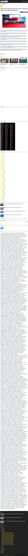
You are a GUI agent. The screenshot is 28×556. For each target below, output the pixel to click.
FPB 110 (1, 310)
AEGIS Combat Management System (22, 236)
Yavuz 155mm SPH (17, 507)
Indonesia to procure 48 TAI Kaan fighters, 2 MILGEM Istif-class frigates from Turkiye (4, 64)
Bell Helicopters (8, 262)
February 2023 (2, 170)
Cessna (12, 275)
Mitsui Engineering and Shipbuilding (16, 391)
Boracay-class (20, 268)
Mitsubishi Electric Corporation (17, 390)
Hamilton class (18, 317)
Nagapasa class (6, 397)
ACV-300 (21, 235)
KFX (19, 350)
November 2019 (2, 194)
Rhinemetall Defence (6, 438)
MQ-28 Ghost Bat (20, 392)
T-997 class (14, 473)
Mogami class (13, 392)
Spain (16, 466)
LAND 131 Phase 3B (20, 357)
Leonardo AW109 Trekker (15, 365)
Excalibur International (21, 303)
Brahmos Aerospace (20, 269)
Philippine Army (19, 417)
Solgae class (8, 464)
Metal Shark (23, 385)
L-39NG (16, 356)
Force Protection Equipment (17, 309)
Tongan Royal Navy (3, 485)
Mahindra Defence (13, 378)
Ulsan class (17, 493)
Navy (24, 398)
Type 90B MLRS (16, 492)
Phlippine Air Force (19, 418)
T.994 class (17, 473)
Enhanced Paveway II (10, 302)
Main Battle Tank (24, 378)
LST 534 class (18, 372)
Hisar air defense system (18, 323)
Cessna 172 (15, 275)
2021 (1, 551)
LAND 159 (2, 358)
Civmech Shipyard (3, 282)
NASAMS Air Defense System (4, 398)
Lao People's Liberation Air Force (18, 363)
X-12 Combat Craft (13, 506)
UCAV (1, 493)
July (2, 545)
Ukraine (9, 493)
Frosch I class (18, 310)
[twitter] (24, 1)
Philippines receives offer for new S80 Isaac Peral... (7, 534)
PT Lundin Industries (13, 425)
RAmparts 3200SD (15, 431)
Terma (7, 479)
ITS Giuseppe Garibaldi (11, 337)
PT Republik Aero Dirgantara (22, 426)
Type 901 (8, 492)
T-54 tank (7, 473)
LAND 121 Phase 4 (11, 357)
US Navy (7, 499)
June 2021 (1, 182)
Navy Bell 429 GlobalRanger (4, 399)
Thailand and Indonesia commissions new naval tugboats (8, 535)
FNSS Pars (12, 309)
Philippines (12, 418)
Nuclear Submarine (23, 405)
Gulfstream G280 (2, 317)
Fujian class (2, 311)
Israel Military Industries (3, 336)
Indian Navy (23, 329)
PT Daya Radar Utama (3, 424)
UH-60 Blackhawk (4, 493)
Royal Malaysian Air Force (23, 444)
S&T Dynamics (12, 451)
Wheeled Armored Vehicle (22, 505)
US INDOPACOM (19, 498)
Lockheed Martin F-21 (12, 371)
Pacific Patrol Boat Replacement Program (5, 410)
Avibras (19, 255)
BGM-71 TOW (19, 262)
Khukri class (2, 351)
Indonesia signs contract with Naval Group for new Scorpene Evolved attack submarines (22, 64)
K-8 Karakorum (23, 344)
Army (23, 250)
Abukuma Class (10, 235)
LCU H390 (2, 365)
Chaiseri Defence (2, 276)
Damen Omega (2, 289)
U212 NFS (20, 492)
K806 (13, 345)
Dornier (22, 296)
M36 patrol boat (2, 377)
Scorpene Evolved (22, 453)
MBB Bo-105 (7, 384)
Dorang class (19, 296)
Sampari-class (20, 452)
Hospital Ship (10, 324)
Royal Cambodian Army (10, 444)
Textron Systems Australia (20, 479)
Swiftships (19, 472)
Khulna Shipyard (6, 351)
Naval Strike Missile (18, 398)
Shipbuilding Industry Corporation (22, 458)
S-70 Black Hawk (8, 451)
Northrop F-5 (2, 405)
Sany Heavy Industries (9, 453)
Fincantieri (2, 309)
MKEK (22, 391)
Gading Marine (11, 311)
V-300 (25, 499)
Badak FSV (14, 256)
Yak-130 (20, 506)
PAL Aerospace (15, 411)
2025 (1, 526)
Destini (6, 295)
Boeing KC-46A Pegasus (10, 268)
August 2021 (1, 181)
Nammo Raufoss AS (11, 397)
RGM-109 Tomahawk (3, 437)
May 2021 (1, 183)
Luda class (22, 372)
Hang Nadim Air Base (23, 317)
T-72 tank (9, 473)
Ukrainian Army (13, 493)
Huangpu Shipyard (19, 324)
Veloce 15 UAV (21, 500)
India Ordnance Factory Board (4, 329)
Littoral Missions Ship (10, 370)
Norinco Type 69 (11, 404)
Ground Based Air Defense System (4, 316)
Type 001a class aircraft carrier (22, 486)
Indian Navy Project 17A (16, 330)
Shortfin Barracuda (7, 459)
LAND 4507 (19, 358)
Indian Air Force (10, 329)
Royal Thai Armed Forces (18, 446)
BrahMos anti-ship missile (10, 270)
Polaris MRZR (12, 419)
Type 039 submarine (10, 487)
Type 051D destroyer (20, 487)
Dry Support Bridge (22, 297)
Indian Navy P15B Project (3, 330)
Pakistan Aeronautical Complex (21, 410)
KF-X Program (16, 350)
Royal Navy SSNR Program (9, 445)
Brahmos (16, 269)
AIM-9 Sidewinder (17, 242)
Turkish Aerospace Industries (4, 486)
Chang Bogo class (3, 277)
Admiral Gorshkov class (7, 236)
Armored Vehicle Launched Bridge (9, 250)
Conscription (14, 284)
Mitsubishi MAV (9, 391)
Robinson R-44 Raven (12, 439)
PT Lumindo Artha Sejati (7, 425)
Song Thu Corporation (16, 465)
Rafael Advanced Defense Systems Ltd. (5, 431)
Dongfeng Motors (14, 296)
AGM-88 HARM (20, 241)
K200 (5, 345)
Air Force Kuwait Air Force (24, 243)
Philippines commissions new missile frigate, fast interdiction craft (13, 207)
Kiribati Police (22, 351)
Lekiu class (7, 365)
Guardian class (10, 316)
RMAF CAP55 (20, 438)
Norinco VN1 (15, 404)
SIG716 (21, 459)
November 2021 (2, 179)
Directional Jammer (23, 295)
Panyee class (17, 412)
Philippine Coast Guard (24, 417)
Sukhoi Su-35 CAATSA (3, 471)
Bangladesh (24, 257)
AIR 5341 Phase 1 (21, 242)
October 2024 (2, 158)
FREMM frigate (12, 310)
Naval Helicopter (13, 398)
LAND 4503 (16, 358)
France (9, 310)
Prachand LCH (22, 419)
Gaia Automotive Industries (17, 311)
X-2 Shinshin (17, 506)
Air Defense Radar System (8, 243)
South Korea (25, 465)
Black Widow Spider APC (20, 263)
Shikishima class (8, 458)
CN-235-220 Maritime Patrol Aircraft (5, 283)
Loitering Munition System (4, 372)
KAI (26, 345)
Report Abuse (2, 223)
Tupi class (21, 485)
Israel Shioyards (9, 336)
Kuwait (6, 356)
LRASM (15, 372)
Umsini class (20, 493)
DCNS (23, 289)
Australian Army (6, 255)
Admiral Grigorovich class (14, 236)
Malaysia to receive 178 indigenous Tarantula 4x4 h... (8, 541)
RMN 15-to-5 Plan (2, 439)
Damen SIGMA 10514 (11, 289)
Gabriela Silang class (6, 311)
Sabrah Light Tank (3, 452)
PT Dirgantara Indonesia (9, 424)
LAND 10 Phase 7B (7, 357)
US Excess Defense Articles (8, 498)
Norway (19, 405)
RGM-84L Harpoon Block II (9, 437)
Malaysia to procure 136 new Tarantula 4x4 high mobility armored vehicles (13, 203)
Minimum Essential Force (3, 390)
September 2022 (2, 173)
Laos (18, 364)
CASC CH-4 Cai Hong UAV (3, 275)
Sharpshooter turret (3, 458)
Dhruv (13, 295)
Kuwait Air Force (9, 356)
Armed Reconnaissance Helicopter (20, 249)
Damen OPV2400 (6, 289)
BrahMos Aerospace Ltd (3, 270)
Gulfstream (23, 316)
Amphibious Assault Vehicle (4, 248)
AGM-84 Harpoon (16, 241)
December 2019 (2, 193)
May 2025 (1, 155)
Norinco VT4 (18, 404)
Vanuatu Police (9, 500)
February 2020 (2, 192)
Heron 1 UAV (7, 322)
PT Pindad (14, 426)
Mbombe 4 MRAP (17, 384)
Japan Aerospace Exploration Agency (19, 338)
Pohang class (2, 419)
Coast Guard (11, 283)
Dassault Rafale (20, 289)
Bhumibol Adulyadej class (8, 263)
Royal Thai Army (23, 446)
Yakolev (23, 506)
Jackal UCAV (10, 338)
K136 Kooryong (2, 345)
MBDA (9, 384)
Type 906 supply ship (12, 492)
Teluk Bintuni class (17, 478)
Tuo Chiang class (17, 485)
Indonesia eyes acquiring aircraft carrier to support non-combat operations (14, 64)
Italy (7, 337)
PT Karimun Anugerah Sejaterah (16, 424)
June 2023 (1, 167)
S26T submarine (16, 451)
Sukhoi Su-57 (7, 471)
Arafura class (6, 249)
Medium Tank (11, 385)
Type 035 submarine (5, 487)
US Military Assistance (3, 499)
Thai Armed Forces (13, 480)
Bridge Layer (24, 270)
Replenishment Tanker (17, 432)
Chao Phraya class (8, 277)
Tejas (7, 478)
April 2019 (1, 198)
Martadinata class (10, 383)
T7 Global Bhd (20, 473)
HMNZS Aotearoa (3, 324)
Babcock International (9, 256)
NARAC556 (21, 397)
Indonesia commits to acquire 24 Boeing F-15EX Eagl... (8, 536)
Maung (18, 383)
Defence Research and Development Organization (16, 290)
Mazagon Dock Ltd (3, 384)
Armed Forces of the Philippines (11, 249)
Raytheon (2, 432)
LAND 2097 (4, 358)
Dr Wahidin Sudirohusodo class (15, 297)
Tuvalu (11, 486)
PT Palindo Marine (10, 426)
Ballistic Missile (9, 257)
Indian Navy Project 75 (21, 330)
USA (11, 499)
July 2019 (1, 196)
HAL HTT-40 (15, 317)
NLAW (5, 404)
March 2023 (1, 169)
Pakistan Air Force (3, 411)
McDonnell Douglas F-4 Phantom (23, 384)
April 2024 (1, 161)
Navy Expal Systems (19, 399)
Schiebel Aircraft (17, 453)
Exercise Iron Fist (3, 304)
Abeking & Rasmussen (6, 235)
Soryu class (21, 465)
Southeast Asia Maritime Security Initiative (5, 466)
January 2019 (1, 200)
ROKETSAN (23, 439)
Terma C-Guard (14, 479)
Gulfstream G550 (7, 317)
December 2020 (2, 186)
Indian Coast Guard (19, 329)
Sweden (17, 472)
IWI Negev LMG (2, 338)
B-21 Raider (2, 256)
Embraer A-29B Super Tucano (4, 302)
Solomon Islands (13, 464)
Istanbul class (24, 336)
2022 (1, 550)
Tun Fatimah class (12, 485)
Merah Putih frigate (16, 385)
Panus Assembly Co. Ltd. (9, 412)
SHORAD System (2, 459)
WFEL (18, 505)
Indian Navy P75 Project (9, 330)
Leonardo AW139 (21, 365)
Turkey (23, 485)
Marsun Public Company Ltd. (4, 383)
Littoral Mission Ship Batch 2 (4, 370)
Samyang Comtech (25, 452)
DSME (25, 297)
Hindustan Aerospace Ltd (3, 323)
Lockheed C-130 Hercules (16, 370)
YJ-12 (19, 507)
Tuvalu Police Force (15, 486)
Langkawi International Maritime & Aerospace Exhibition (7, 363)
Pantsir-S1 (5, 412)
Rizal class (16, 438)
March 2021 (1, 184)
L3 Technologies (20, 356)
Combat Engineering (3, 284)
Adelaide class (2, 236)
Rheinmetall (13, 437)
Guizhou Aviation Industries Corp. (17, 316)
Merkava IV (20, 385)
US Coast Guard (2, 498)
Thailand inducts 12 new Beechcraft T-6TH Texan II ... (8, 533)
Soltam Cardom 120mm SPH (4, 465)
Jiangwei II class (7, 343)
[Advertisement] (14, 88)
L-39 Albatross (13, 356)
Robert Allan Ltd (7, 439)
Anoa (19, 248)
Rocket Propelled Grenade (18, 439)
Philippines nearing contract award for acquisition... (7, 542)
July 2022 (1, 174)
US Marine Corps (24, 498)
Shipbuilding (15, 458)
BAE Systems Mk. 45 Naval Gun (4, 257)
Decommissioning (8, 290)
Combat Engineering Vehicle (9, 284)
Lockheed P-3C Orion (18, 371)
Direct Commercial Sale (18, 295)
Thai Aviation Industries (18, 480)
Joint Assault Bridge (11, 343)
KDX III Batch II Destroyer (3, 350)
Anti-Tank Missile (23, 248)
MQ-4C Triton (24, 392)
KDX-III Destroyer (9, 350)
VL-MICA (1, 505)
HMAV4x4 (22, 323)
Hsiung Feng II (14, 324)
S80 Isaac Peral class (21, 451)
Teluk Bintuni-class (22, 478)
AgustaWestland (24, 241)
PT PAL (6, 426)
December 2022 (2, 171)
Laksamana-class (3, 357)
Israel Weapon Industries (19, 336)
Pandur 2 (2, 412)
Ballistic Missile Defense (15, 257)
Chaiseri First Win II (12, 276)
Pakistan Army (7, 411)
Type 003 (1, 487)
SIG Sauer (19, 459)
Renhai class (12, 432)
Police (15, 419)
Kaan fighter (21, 345)
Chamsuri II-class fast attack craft (23, 276)
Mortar (16, 392)
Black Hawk (15, 263)
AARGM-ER (2, 235)
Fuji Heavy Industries (23, 310)
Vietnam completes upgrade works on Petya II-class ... (8, 537)
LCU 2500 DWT (25, 364)
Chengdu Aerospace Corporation (14, 277)
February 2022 (2, 177)
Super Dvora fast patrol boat (13, 471)
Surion (9, 472)
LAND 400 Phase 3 (12, 358)
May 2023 (1, 168)
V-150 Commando (22, 499)
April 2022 (1, 176)
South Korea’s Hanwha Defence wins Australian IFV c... (8, 544)
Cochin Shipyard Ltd (15, 283)
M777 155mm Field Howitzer (11, 377)
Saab (24, 451)
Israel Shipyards (13, 336)
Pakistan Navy (11, 411)
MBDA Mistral (12, 384)
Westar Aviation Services (14, 505)
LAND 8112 (22, 358)
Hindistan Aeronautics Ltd (18, 322)
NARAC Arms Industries (16, 397)
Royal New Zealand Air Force (16, 445)
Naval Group (8, 398)
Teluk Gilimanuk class (3, 479)
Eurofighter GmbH (23, 302)
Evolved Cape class (11, 303)
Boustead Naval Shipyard (11, 269)
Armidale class (2, 250)
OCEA (26, 405)
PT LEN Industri (2, 425)
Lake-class (24, 356)
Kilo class (16, 351)
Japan (13, 338)
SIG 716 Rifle (16, 459)
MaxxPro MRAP (21, 383)
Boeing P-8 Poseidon (16, 268)
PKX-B (22, 418)
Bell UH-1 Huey (12, 262)
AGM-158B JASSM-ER (11, 241)
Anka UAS (14, 248)
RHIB (24, 437)
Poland (5, 419)
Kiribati (19, 351)
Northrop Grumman (7, 405)
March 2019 (1, 199)
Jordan (10, 344)
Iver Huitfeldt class (23, 337)
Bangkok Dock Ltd (20, 257)
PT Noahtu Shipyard (3, 426)
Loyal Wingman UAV (10, 372)
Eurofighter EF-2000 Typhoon (16, 302)
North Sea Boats (23, 404)
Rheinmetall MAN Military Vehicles (20, 437)
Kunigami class (2, 356)
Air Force (13, 243)
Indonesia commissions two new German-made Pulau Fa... (8, 538)
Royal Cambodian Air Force (4, 444)
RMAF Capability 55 (24, 438)
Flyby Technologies (6, 309)
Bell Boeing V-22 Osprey (3, 262)
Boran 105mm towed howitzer (4, 269)
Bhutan (12, 263)
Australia (2, 255)
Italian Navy (5, 337)
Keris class (13, 350)
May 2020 (1, 190)
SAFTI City (7, 452)
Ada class (24, 235)
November (3, 529)
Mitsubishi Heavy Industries (4, 391)
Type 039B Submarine (15, 487)
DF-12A (11, 295)
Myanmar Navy (2, 397)
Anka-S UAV (17, 248)
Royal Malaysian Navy (3, 445)
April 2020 (1, 191)
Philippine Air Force (14, 417)
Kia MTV (13, 351)
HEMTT (1, 322)
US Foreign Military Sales (14, 498)
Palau (18, 411)
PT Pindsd (17, 426)
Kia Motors (10, 351)
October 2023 (2, 165)
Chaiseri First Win (7, 276)
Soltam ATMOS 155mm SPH (18, 464)
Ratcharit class (25, 431)
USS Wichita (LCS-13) (14, 499)
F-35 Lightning (20, 304)
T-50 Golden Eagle (3, 473)
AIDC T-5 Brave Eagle (7, 242)
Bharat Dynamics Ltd (23, 262)
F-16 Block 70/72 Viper (10, 304)
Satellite (14, 453)
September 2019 (2, 195)
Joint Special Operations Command (5, 344)
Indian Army (14, 329)
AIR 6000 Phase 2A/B (3, 243)
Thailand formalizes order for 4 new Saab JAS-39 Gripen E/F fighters (13, 214)
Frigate (15, 310)
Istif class (2, 337)
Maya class (24, 383)
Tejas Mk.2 (13, 478)
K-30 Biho (17, 344)
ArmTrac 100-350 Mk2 (15, 250)
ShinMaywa (12, 458)
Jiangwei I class (2, 343)
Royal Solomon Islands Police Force (5, 446)
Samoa (9, 452)
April (2, 547)
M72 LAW (6, 377)
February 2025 (2, 157)
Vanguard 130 (2, 500)
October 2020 (2, 187)
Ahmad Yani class (3, 242)
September (3, 531)
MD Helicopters (2, 385)
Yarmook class (12, 507)
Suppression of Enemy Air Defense (4, 472)
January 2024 (1, 163)
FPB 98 (6, 310)
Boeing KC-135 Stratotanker (4, 268)
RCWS (9, 432)
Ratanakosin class (20, 431)
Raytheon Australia (6, 432)
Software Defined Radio (3, 464)
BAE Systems (20, 256)
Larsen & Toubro (21, 364)
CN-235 (18, 282)
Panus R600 (14, 412)
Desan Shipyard (2, 295)
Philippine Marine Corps (3, 418)
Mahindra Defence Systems (19, 378)
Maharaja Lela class (7, 378)
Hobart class (7, 324)
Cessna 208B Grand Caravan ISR (20, 275)
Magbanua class (21, 377)
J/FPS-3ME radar (6, 338)
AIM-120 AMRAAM (12, 242)
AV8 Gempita (16, 255)
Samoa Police (12, 452)
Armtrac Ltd (20, 250)
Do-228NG (2, 296)
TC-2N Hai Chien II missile (3, 478)
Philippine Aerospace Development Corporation (6, 417)
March (2, 548)
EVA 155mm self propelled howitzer (5, 303)
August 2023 (1, 166)
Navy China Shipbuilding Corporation (12, 399)
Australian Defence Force (11, 255)
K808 (15, 345)
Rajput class (11, 431)
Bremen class (20, 270)
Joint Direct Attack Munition (18, 343)
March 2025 (1, 156)
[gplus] (25, 1)
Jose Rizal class (14, 344)
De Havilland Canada (3, 290)
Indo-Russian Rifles (15, 331)
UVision (18, 499)
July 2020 (1, 189)
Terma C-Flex (10, 479)
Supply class (18, 471)
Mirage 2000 (8, 390)
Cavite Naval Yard (9, 275)
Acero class (14, 235)
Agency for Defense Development (4, 241)
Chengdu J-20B (24, 277)
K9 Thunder (18, 345)
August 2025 (1, 154)
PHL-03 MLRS (15, 418)
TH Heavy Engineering (3, 480)
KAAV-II (24, 345)
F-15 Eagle (6, 304)
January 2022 (1, 178)
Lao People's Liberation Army (4, 364)
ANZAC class (2, 249)
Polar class (8, 419)
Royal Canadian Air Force (17, 444)
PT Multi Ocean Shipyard (19, 425)
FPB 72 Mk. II (4, 310)
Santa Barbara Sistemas (3, 453)
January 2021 (1, 185)
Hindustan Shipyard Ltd (10, 323)
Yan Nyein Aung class (3, 507)
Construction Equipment (20, 284)
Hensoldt (4, 322)
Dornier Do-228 (2, 297)
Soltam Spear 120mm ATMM (10, 465)
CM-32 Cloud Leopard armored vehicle (12, 282)
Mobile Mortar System (8, 392)
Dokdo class (5, 296)
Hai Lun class (11, 317)
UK (7, 493)
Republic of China (22, 432)
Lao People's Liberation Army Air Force (12, 364)
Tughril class (7, 485)
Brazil (17, 270)
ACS (17, 235)
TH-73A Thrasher (8, 480)
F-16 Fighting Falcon (16, 304)
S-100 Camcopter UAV (3, 451)
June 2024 (1, 160)
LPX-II (13, 372)
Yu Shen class (22, 507)
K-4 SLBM (20, 344)
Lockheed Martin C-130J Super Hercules (5, 371)
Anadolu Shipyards (10, 248)
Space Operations (13, 466)
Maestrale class (16, 377)
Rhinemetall (2, 438)
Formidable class (23, 309)
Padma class (12, 410)
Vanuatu (6, 500)
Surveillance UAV (13, 472)
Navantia (22, 398)
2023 (1, 528)
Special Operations (20, 466)
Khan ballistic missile (22, 350)
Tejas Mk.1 (10, 478)
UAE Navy (24, 492)
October (3, 530)
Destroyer (8, 295)
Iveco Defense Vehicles (17, 337)
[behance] (27, 1)
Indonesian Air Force (23, 331)
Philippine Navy (8, 418)
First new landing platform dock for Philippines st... (7, 539)
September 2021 (2, 180)
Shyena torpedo (12, 459)
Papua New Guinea (21, 412)
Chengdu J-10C (20, 277)
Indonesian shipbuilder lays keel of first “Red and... (7, 532)
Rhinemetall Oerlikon (12, 438)
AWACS (22, 255)
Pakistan (16, 410)
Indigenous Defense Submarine (4, 331)
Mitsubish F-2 (11, 390)
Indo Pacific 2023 (10, 331)
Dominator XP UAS (9, 296)
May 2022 (1, 175)
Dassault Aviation (16, 289)
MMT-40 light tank (3, 392)
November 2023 (2, 164)
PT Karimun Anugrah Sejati (24, 424)
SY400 (22, 472)
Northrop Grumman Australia (13, 405)
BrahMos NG (14, 270)
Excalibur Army (16, 303)
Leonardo (11, 365)
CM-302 (6, 282)
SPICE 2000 (24, 466)
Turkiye (9, 486)
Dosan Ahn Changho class (8, 297)
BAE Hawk (17, 256)
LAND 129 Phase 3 (16, 357)
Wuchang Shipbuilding (7, 506)
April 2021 (1, 183)
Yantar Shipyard (8, 507)
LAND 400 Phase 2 (8, 358)
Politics (18, 419)
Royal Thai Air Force (12, 446)
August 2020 (1, 188)
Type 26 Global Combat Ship (4, 492)
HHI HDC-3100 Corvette (12, 322)
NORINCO (7, 404)
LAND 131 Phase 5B (25, 357)
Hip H (13, 323)
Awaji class (24, 255)
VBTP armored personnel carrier (15, 500)
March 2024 (1, 162)
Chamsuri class (16, 276)
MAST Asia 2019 (14, 383)
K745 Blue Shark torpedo (9, 345)
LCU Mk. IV (4, 365)
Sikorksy (24, 459)
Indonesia (19, 331)
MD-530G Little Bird (7, 385)
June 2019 (1, 197)
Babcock (5, 256)
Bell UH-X (16, 262)
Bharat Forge (2, 263)
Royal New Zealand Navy (23, 445)
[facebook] (23, 1)
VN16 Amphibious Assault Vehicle (6, 505)
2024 (1, 527)
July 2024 (1, 159)
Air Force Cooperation (17, 243)
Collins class (20, 283)
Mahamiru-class (2, 378)
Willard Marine (2, 506)
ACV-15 (19, 235)
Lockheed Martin (22, 370)
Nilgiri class (2, 404)
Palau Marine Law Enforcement (23, 411)
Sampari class (16, 452)
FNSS (9, 309)
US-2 (9, 499)
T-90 (11, 473)
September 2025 (2, 153)
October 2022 (2, 172)
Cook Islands (25, 284)
